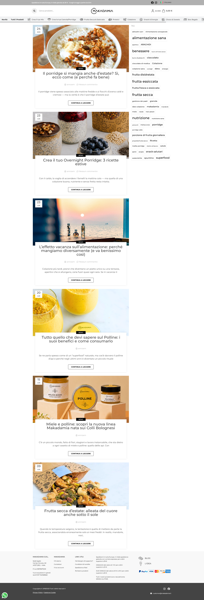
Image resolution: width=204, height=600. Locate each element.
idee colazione (138, 107)
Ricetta (153, 140)
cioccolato (153, 57)
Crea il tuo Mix (38, 19)
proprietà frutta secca (140, 141)
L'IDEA (148, 563)
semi (134, 152)
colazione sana (138, 69)
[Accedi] (152, 10)
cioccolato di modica (141, 63)
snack (141, 152)
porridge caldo (137, 130)
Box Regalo (193, 19)
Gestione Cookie (50, 592)
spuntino (149, 158)
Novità (4, 19)
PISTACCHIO (145, 125)
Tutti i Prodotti (17, 19)
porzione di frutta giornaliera (148, 135)
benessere (140, 51)
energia (165, 69)
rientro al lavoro (152, 146)
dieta (157, 69)
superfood (163, 157)
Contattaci (43, 575)
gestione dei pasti (140, 101)
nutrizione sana (158, 118)
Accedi (158, 11)
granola (153, 101)
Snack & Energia (151, 19)
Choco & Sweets (173, 19)
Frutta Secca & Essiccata (94, 19)
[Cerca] (34, 11)
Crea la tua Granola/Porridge (64, 19)
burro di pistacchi (138, 58)
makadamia (153, 106)
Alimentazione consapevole (156, 32)
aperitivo (135, 45)
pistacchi (135, 125)
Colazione (132, 19)
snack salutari (154, 151)
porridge (157, 124)
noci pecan (150, 112)
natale (141, 112)
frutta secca (142, 95)
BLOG (147, 558)
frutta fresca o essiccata (145, 88)
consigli (149, 69)
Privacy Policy (38, 592)
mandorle (164, 107)
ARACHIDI (146, 44)
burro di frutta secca (159, 52)
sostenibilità (137, 158)
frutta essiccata (145, 81)
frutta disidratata (143, 74)
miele (134, 112)
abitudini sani (137, 32)
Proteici (116, 19)
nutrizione (140, 118)
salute (163, 146)
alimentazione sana (149, 38)
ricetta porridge (138, 146)
